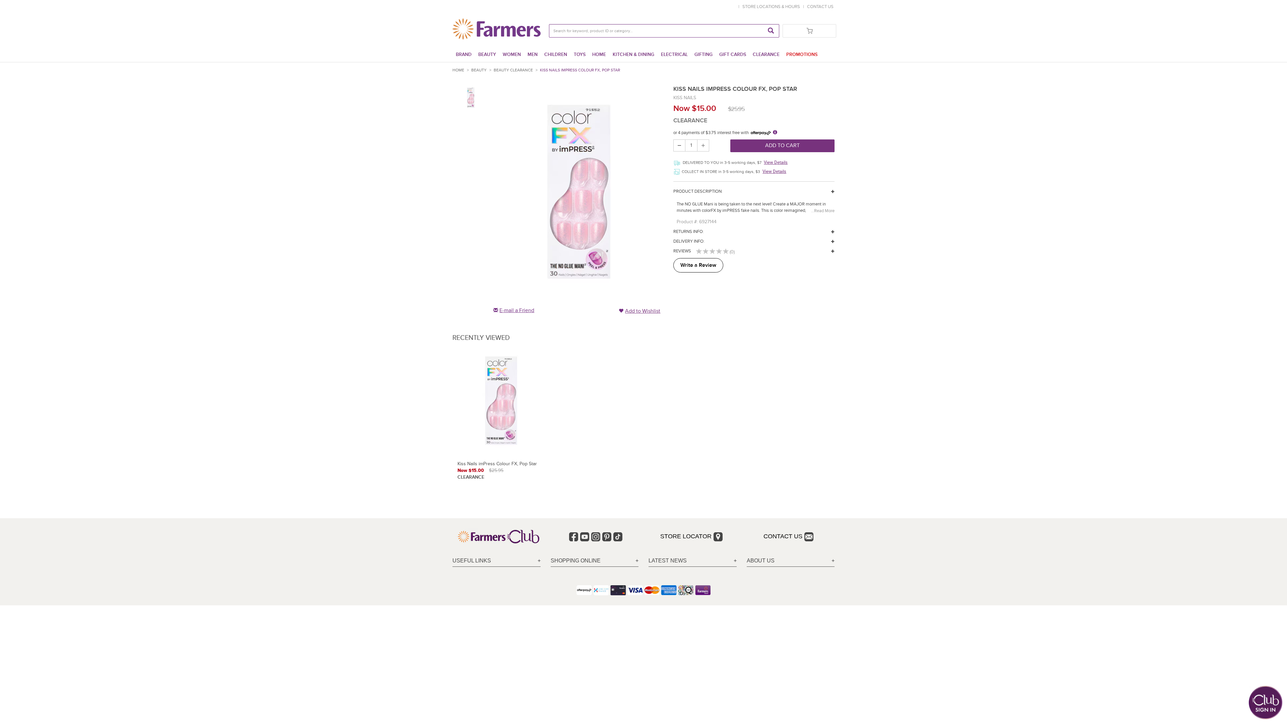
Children (555, 54)
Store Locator (686, 536)
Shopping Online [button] (576, 560)
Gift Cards (732, 54)
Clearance (766, 54)
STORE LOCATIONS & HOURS (772, 6)
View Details (776, 162)
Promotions (801, 54)
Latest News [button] (668, 560)
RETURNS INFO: (688, 231)
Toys (580, 54)
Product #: (687, 222)
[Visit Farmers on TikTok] (617, 536)
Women (512, 54)
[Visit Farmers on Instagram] (595, 536)
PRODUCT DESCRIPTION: (698, 191)
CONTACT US (820, 6)
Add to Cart (782, 145)
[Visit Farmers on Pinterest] (606, 536)
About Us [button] (761, 560)
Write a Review (698, 265)
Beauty (487, 54)
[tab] (496, 561)
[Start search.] (770, 31)
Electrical (674, 54)
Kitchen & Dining (633, 54)
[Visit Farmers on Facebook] (573, 536)
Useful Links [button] (471, 560)
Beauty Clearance (513, 70)
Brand (464, 54)
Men (533, 54)
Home (599, 54)
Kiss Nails (684, 98)
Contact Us (782, 536)
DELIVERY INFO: (688, 241)
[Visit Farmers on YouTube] (584, 536)
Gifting (703, 54)
